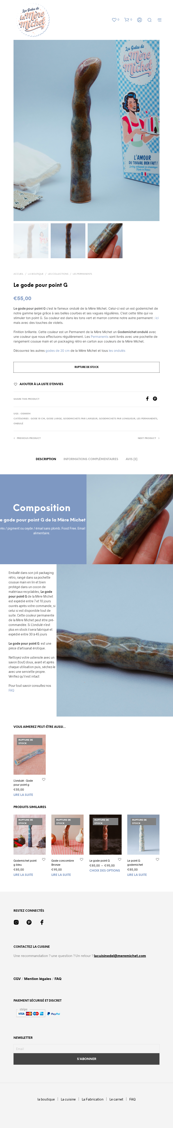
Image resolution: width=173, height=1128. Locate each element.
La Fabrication (92, 1099)
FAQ (11, 690)
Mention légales (37, 978)
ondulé (18, 423)
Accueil (18, 274)
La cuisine (68, 1099)
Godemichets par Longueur (117, 419)
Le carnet (116, 1099)
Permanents (99, 336)
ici (157, 318)
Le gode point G (99, 860)
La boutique (35, 274)
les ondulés (117, 350)
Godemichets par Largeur (80, 419)
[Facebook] (149, 399)
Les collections (58, 274)
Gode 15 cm (38, 419)
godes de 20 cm (58, 350)
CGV (18, 978)
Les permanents (82, 274)
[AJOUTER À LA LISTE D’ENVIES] (44, 779)
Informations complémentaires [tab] (91, 459)
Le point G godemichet (135, 862)
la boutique (46, 1099)
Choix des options (104, 871)
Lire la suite (23, 795)
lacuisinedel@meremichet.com (120, 955)
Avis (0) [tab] (131, 459)
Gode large (54, 419)
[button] (115, 19)
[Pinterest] (156, 399)
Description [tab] (46, 459)
